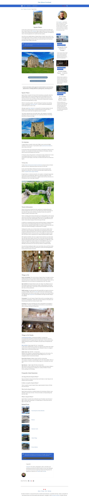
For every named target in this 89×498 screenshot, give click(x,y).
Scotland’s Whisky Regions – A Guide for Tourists (62, 73)
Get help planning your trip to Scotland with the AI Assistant (38, 77)
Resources (35, 5)
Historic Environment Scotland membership (33, 165)
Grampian (34, 31)
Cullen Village (34, 437)
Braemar (33, 419)
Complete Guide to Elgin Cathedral (31, 171)
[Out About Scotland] (22, 6)
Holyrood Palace (33, 104)
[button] (30, 6)
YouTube (44, 471)
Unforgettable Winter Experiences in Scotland (62, 49)
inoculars (36, 291)
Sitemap (49, 491)
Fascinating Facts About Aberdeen (38, 410)
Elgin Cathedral (31, 108)
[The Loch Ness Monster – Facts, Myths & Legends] (62, 88)
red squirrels (31, 294)
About (39, 491)
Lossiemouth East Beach (46, 145)
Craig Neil (28, 466)
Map (24, 5)
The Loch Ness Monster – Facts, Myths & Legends (62, 98)
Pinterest (39, 471)
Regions (28, 5)
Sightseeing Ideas (59, 43)
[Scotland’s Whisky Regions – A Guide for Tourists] (62, 63)
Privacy (42, 491)
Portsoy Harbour (35, 447)
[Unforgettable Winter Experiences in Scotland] (62, 39)
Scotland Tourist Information (61, 67)
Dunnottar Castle (35, 428)
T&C (46, 491)
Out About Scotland (44, 2)
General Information (60, 69)
